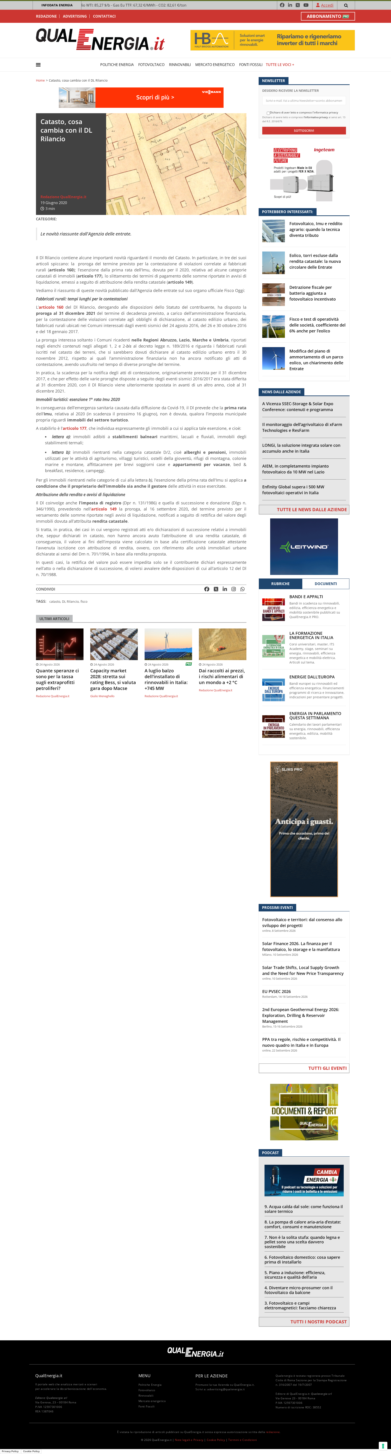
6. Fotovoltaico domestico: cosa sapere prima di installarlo (302, 1259)
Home (40, 80)
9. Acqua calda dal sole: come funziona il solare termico (304, 1209)
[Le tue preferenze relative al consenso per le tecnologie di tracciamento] (383, 1446)
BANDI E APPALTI (306, 597)
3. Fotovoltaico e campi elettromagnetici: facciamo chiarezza (300, 1305)
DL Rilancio (70, 601)
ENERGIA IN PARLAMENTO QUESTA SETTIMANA (315, 715)
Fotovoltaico (151, 64)
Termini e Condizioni (242, 1440)
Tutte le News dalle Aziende (312, 509)
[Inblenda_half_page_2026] (304, 829)
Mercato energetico (215, 64)
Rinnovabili (180, 64)
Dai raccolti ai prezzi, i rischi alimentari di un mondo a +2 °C (222, 676)
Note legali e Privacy (189, 1440)
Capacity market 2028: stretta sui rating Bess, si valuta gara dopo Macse (113, 679)
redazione (273, 1432)
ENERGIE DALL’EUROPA (312, 677)
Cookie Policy (216, 1440)
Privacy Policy (10, 1451)
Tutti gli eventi (327, 1068)
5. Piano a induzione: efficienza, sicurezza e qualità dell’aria (295, 1275)
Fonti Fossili (250, 64)
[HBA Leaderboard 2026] (273, 40)
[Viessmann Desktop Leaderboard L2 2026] (141, 97)
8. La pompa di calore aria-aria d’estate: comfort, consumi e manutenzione (303, 1224)
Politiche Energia (117, 64)
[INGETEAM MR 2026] (304, 173)
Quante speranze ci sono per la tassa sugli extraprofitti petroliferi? (57, 679)
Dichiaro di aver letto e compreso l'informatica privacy (304, 112)
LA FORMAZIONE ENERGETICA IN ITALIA (311, 635)
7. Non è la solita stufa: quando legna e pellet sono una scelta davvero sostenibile (302, 1242)
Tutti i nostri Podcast (319, 1322)
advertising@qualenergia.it (226, 1389)
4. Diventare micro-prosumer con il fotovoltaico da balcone (299, 1290)
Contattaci (104, 16)
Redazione (46, 16)
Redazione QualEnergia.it (63, 196)
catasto (54, 601)
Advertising (75, 16)
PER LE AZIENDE (212, 1376)
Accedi (327, 5)
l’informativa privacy (316, 117)
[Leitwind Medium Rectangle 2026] (304, 546)
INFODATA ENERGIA (57, 5)
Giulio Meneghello (102, 696)
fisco (84, 601)
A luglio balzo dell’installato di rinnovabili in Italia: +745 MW (166, 679)
